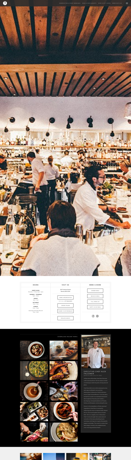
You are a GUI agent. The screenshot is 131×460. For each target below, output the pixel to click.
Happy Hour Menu (95, 307)
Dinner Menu (95, 290)
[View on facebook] (93, 316)
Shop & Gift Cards (104, 3)
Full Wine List (95, 301)
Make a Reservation (65, 297)
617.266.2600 (68, 301)
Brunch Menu (95, 296)
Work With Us (117, 3)
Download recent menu (68, 336)
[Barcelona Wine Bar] (5, 3)
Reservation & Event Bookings (69, 3)
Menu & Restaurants (89, 3)
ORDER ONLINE (65, 305)
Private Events (65, 318)
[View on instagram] (97, 316)
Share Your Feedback (65, 311)
